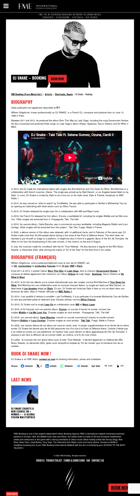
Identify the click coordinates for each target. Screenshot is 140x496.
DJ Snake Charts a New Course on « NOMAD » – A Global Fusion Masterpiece (23, 412)
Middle (22, 312)
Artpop (71, 274)
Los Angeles (30, 288)
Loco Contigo (38, 320)
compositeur (25, 266)
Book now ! (121, 487)
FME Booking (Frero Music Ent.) (37, 6)
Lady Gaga (73, 270)
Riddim (24, 320)
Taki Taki (85, 320)
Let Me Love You (38, 312)
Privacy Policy (54, 460)
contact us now (47, 359)
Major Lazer (88, 304)
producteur (40, 266)
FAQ (88, 460)
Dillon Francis (88, 299)
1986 (71, 266)
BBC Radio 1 (65, 291)
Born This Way (56, 270)
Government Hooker (106, 270)
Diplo (50, 288)
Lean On (48, 304)
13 (63, 266)
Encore (63, 309)
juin (67, 266)
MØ (77, 304)
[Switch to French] (58, 107)
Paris (79, 266)
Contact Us (98, 460)
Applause (97, 274)
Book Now (57, 79)
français (51, 266)
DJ (15, 266)
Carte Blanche (47, 317)
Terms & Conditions (74, 460)
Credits (40, 460)
